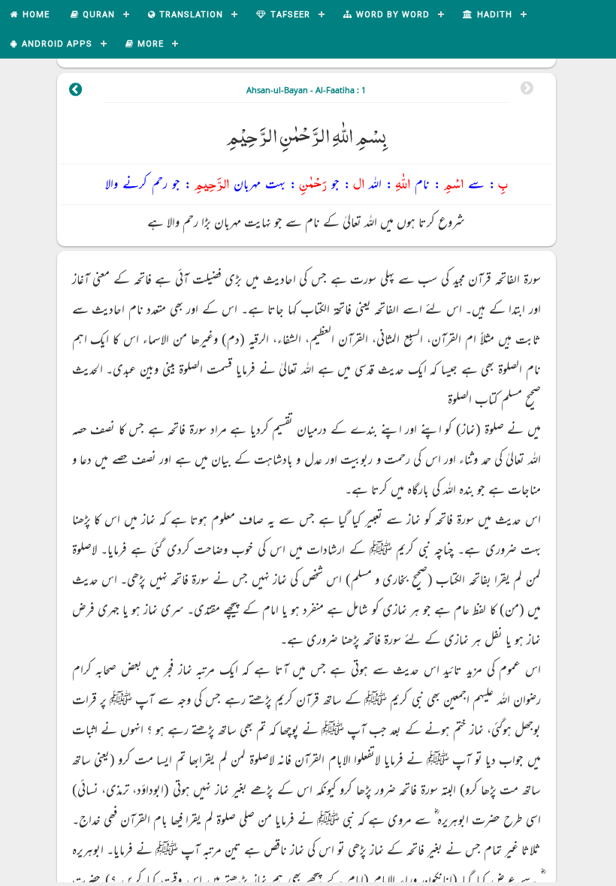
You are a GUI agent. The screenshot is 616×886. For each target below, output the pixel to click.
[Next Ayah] (76, 91)
